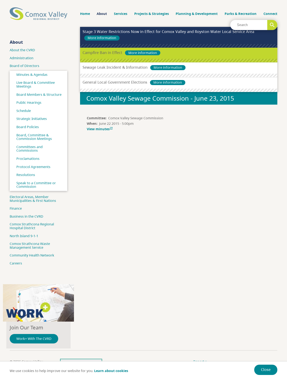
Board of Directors (24, 65)
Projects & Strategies (151, 13)
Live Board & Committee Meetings (35, 84)
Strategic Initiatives (31, 118)
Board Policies (27, 127)
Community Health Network (32, 255)
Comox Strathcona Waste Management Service (30, 245)
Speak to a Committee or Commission (36, 185)
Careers (16, 263)
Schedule (23, 110)
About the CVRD (22, 50)
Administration (21, 58)
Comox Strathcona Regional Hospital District (32, 226)
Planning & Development (197, 13)
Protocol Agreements (33, 166)
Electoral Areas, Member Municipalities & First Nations (33, 199)
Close (266, 369)
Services (120, 13)
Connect (270, 13)
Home (85, 13)
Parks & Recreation (241, 13)
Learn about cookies (111, 370)
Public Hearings (28, 102)
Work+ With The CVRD (33, 338)
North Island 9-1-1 (24, 236)
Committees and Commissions (29, 149)
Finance (16, 208)
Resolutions (25, 174)
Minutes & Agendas (31, 74)
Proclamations (27, 158)
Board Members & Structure (39, 94)
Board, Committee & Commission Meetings (34, 137)
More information (102, 38)
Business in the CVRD (26, 216)
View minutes (100, 129)
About (102, 13)
